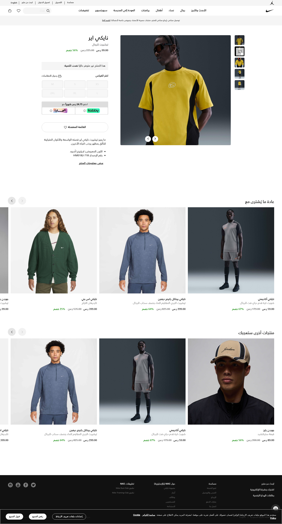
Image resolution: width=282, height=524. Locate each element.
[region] (141, 516)
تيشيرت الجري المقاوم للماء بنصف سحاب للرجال (159, 303)
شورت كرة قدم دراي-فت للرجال (257, 303)
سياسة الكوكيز (148, 515)
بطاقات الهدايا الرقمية (263, 495)
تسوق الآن (125, 20)
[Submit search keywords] (48, 10)
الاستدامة (171, 506)
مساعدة (70, 2)
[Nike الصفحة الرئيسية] (270, 10)
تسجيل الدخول (44, 2)
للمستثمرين (170, 501)
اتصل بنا (212, 506)
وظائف (172, 497)
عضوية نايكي (169, 488)
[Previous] (148, 139)
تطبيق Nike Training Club (123, 492)
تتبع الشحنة (211, 488)
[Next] (155, 139)
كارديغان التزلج (89, 303)
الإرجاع (213, 497)
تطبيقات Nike (127, 483)
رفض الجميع (37, 516)
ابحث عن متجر (27, 2)
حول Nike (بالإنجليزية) (164, 483)
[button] (199, 11)
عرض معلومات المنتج (91, 163)
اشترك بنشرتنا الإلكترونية (262, 489)
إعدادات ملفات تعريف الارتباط (69, 516)
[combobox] (37, 10)
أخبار (173, 492)
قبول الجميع (14, 516)
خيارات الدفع (211, 501)
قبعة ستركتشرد (266, 434)
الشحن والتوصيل (209, 492)
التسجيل (58, 2)
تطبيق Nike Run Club (125, 488)
